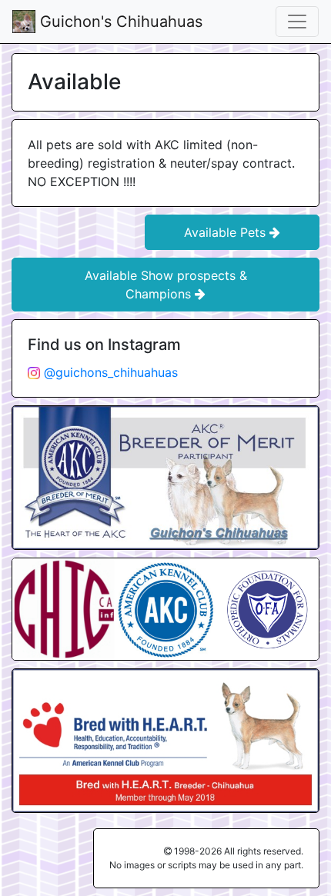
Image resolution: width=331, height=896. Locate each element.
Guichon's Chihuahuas (118, 21)
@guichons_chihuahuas (109, 372)
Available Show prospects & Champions (166, 284)
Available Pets (226, 232)
